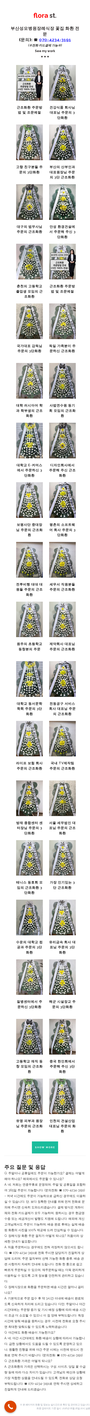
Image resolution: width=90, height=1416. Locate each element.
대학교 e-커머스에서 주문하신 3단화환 (29, 470)
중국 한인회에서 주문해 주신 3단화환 (62, 1066)
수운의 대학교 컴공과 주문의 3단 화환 (29, 947)
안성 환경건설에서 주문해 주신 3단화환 (62, 232)
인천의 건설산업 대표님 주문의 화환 (62, 1126)
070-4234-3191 (55, 39)
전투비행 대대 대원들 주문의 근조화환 (29, 589)
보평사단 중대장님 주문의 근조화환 (29, 530)
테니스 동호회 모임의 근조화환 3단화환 (29, 887)
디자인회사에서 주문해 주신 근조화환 (62, 470)
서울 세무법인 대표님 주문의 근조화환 (62, 828)
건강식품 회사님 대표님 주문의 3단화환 (62, 112)
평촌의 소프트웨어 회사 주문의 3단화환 (62, 530)
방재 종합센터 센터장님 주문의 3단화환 (29, 828)
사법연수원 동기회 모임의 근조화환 (62, 410)
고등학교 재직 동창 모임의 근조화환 (29, 1066)
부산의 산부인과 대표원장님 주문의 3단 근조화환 (62, 172)
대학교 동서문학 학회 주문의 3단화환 (29, 709)
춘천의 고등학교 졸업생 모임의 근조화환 (29, 291)
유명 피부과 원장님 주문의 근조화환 (29, 1126)
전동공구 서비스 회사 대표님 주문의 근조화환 (62, 709)
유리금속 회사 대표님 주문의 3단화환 (62, 947)
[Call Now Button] (10, 1407)
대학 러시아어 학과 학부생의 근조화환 (29, 410)
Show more (45, 1147)
